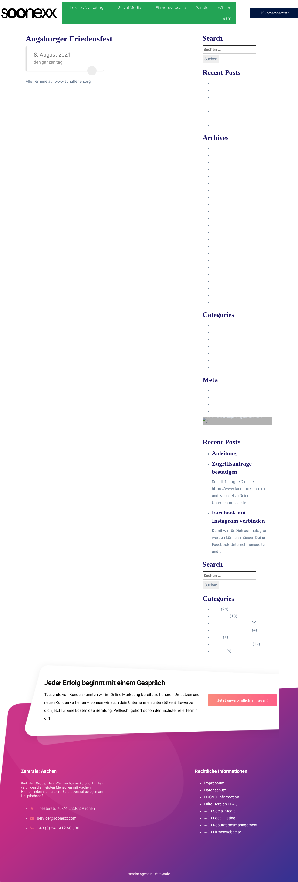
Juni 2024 (220, 148)
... (92, 70)
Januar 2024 (223, 169)
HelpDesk (220, 332)
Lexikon (218, 367)
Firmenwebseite (171, 7)
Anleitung (220, 83)
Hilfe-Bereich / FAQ (220, 804)
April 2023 (221, 218)
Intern (217, 353)
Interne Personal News (232, 360)
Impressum (214, 783)
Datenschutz (215, 790)
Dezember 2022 (226, 246)
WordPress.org (225, 411)
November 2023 (226, 176)
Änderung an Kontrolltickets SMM (241, 125)
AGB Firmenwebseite (222, 832)
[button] (274, 13)
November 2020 (226, 302)
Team (226, 18)
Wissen (224, 7)
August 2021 (223, 281)
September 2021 (227, 274)
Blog (216, 325)
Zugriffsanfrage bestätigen (235, 90)
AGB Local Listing (219, 818)
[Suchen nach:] (229, 49)
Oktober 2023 (224, 183)
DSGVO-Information (221, 797)
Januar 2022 (223, 260)
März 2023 (221, 225)
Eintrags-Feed (224, 397)
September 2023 (227, 190)
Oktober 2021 (224, 267)
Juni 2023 (220, 211)
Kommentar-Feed (227, 404)
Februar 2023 (224, 232)
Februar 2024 (224, 162)
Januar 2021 (223, 288)
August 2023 (223, 197)
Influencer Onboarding (231, 346)
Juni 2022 (220, 253)
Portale (201, 7)
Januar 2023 (223, 239)
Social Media (129, 7)
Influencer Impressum (231, 339)
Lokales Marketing (87, 7)
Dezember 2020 (226, 295)
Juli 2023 (220, 204)
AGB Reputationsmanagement (230, 825)
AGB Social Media (220, 811)
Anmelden (221, 390)
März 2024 (221, 155)
